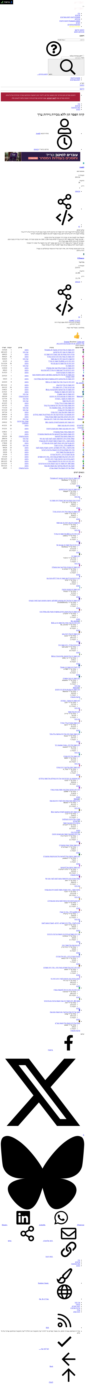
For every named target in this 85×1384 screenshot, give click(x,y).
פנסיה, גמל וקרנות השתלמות (22, 422)
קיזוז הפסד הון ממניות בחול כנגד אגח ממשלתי (60, 368)
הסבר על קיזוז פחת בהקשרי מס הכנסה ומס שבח (59, 466)
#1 (79, 226)
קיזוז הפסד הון (70, 366)
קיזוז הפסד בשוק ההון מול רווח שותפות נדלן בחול (59, 405)
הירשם (82, 89)
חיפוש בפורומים (65, 17)
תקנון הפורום (76, 1306)
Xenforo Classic (43, 1283)
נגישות (78, 1304)
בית (79, 13)
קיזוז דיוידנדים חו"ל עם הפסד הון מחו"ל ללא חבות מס (57, 370)
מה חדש (77, 19)
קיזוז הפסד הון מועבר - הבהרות (64, 399)
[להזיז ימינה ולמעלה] (2, 1)
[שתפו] (64, 209)
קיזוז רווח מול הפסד (68, 401)
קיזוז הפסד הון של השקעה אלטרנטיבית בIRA (60, 389)
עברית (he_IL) (44, 1299)
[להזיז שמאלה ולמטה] (1, 2)
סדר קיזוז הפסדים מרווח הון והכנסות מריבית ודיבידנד (57, 450)
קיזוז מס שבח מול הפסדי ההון (65, 452)
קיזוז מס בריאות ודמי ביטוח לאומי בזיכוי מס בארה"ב (58, 443)
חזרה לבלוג (76, 1312)
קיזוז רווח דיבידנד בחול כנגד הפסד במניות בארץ (59, 417)
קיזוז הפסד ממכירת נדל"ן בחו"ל (64, 403)
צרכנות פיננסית (23, 396)
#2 (79, 317)
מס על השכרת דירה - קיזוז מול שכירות (62, 454)
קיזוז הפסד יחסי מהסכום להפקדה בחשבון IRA (59, 422)
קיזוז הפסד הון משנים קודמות (65, 372)
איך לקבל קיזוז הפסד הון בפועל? (64, 392)
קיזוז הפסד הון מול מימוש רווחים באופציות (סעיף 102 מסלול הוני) (54, 379)
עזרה (78, 1310)
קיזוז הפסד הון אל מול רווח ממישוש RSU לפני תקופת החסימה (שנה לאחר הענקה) (54, 600)
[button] (53, 56)
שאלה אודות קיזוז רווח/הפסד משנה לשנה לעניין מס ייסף (57, 438)
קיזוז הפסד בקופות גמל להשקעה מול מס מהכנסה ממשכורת (56, 434)
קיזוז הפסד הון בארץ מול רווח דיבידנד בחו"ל (60, 357)
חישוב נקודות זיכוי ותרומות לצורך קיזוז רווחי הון (59, 459)
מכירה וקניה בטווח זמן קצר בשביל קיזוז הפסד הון (59, 354)
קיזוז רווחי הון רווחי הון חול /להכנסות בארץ (61, 461)
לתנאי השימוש (51, 98)
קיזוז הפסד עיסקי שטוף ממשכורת (63, 432)
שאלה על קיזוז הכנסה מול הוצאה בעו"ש (61, 468)
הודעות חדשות (64, 21)
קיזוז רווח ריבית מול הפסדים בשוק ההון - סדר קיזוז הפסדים (56, 457)
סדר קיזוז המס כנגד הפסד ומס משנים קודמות (60, 428)
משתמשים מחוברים (74, 24)
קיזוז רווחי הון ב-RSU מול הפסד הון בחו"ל (61, 361)
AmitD (38, 133)
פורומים (77, 15)
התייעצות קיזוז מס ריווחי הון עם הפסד (62, 359)
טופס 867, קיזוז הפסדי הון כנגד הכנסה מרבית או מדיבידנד (56, 463)
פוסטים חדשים (75, 17)
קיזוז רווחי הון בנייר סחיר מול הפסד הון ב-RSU (60, 382)
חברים (78, 23)
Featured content (74, 21)
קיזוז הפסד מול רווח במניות (66, 410)
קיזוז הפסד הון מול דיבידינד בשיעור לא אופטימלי (59, 350)
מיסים (26, 350)
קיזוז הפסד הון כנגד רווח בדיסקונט (63, 352)
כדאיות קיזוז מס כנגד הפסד (66, 425)
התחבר (82, 85)
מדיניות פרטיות (75, 1308)
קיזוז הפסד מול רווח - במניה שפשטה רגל (61, 408)
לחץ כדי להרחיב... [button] (74, 324)
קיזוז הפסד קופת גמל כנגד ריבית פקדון (62, 412)
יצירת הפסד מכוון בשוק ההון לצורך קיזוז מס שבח (59, 419)
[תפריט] (83, 6)
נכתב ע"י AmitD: (74, 320)
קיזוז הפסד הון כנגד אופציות (65, 394)
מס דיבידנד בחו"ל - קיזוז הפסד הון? (63, 387)
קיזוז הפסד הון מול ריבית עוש (65, 385)
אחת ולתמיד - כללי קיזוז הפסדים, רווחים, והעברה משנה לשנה (55, 448)
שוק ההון (25, 352)
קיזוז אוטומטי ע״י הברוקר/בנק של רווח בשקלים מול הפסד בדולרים (53, 414)
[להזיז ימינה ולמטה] (2, 2)
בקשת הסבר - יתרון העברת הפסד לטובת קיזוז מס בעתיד (56, 441)
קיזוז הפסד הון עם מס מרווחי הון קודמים (62, 396)
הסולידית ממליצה (74, 26)
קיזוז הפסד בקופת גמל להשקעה (64, 436)
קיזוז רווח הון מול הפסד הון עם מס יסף (62, 363)
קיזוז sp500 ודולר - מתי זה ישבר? (64, 445)
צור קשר (77, 1302)
